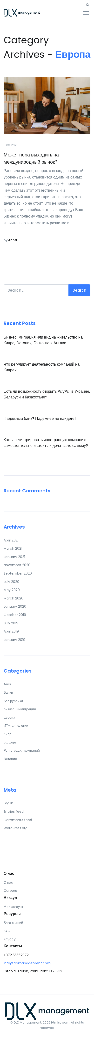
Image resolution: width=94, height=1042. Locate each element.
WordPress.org (15, 828)
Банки (8, 692)
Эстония (10, 758)
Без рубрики (13, 700)
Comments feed (18, 819)
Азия (7, 684)
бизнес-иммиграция (20, 709)
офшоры (10, 742)
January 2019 (14, 639)
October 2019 (15, 614)
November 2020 (17, 565)
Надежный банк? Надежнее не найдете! (40, 418)
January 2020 (15, 606)
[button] (87, 5)
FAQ (7, 930)
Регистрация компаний (22, 750)
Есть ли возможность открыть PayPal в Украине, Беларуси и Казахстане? (47, 394)
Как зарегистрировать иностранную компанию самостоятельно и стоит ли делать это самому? (46, 442)
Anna (12, 240)
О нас (8, 882)
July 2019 (11, 623)
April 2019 (11, 631)
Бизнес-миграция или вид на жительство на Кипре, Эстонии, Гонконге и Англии (43, 340)
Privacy (10, 939)
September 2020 (18, 573)
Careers (10, 890)
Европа (9, 717)
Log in (8, 803)
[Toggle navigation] (86, 13)
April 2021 (11, 540)
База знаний (13, 922)
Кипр (7, 733)
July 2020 (11, 581)
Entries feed (14, 811)
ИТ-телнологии (16, 725)
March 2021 (13, 548)
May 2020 (12, 589)
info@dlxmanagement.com (27, 963)
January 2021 (14, 556)
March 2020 (13, 598)
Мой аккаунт (13, 906)
